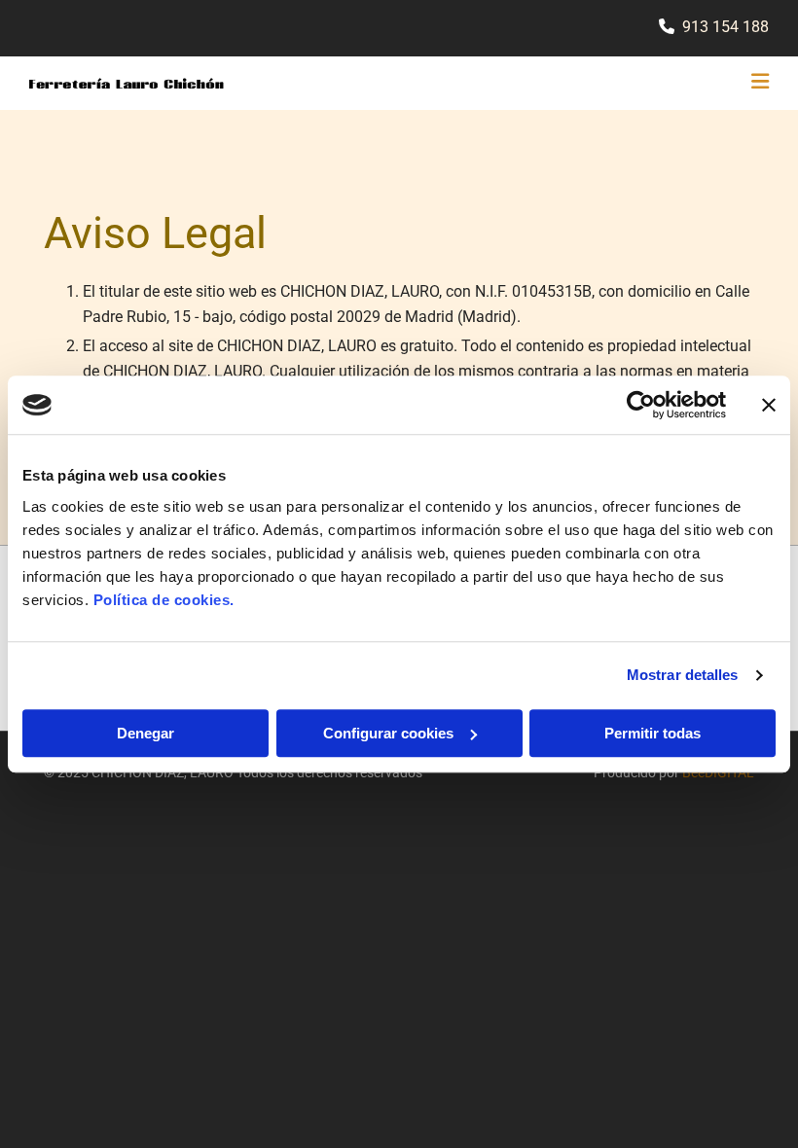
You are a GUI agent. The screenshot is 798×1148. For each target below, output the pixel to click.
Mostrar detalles (683, 674)
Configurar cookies (388, 733)
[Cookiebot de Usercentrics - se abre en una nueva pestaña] (641, 404)
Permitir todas (652, 733)
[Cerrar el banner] (769, 405)
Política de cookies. (164, 600)
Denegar (145, 733)
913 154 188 (725, 27)
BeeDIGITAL (718, 772)
